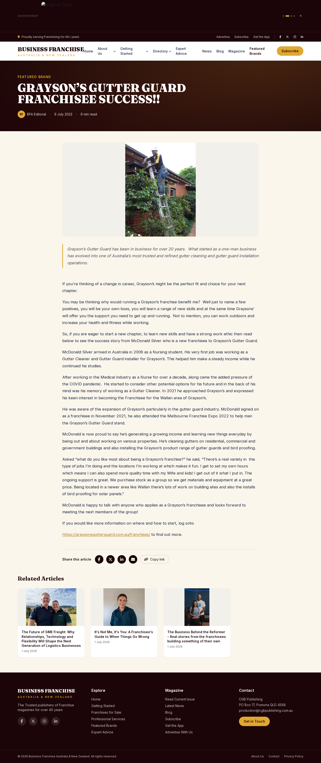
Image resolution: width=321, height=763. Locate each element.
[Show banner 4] (294, 16)
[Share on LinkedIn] (121, 559)
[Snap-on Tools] (160, 16)
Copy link (157, 559)
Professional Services (108, 719)
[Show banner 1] (283, 16)
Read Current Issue (180, 699)
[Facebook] (280, 37)
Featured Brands (257, 51)
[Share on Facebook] (99, 559)
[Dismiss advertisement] (300, 16)
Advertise (223, 37)
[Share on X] (110, 559)
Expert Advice (181, 51)
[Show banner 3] (291, 16)
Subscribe (242, 37)
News (207, 51)
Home (88, 51)
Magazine (236, 51)
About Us (102, 51)
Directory (160, 51)
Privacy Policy (293, 756)
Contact (274, 756)
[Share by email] (133, 559)
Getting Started (126, 51)
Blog (220, 51)
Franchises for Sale (106, 712)
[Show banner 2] (287, 16)
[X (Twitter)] (287, 37)
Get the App (261, 37)
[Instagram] (295, 37)
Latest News (174, 706)
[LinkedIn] (302, 37)
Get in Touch (254, 721)
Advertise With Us (179, 732)
